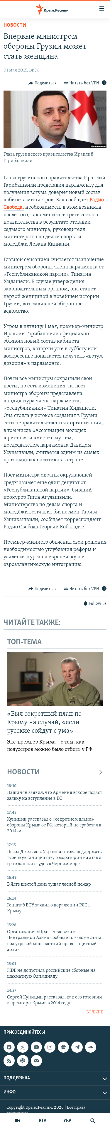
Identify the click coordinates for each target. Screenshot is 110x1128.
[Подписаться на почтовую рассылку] (36, 1060)
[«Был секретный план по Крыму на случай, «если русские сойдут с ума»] (55, 679)
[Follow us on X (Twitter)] (22, 1047)
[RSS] (9, 1060)
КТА (42, 1120)
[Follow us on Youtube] (36, 1047)
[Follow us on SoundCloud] (90, 1047)
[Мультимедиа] (17, 1120)
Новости (15, 25)
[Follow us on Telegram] (76, 1047)
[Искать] (92, 1120)
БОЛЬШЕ (94, 1012)
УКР (67, 1120)
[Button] (42, 83)
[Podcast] (22, 1060)
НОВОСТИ (23, 772)
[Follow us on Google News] (63, 1047)
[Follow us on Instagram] (49, 1047)
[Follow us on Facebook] (9, 1047)
